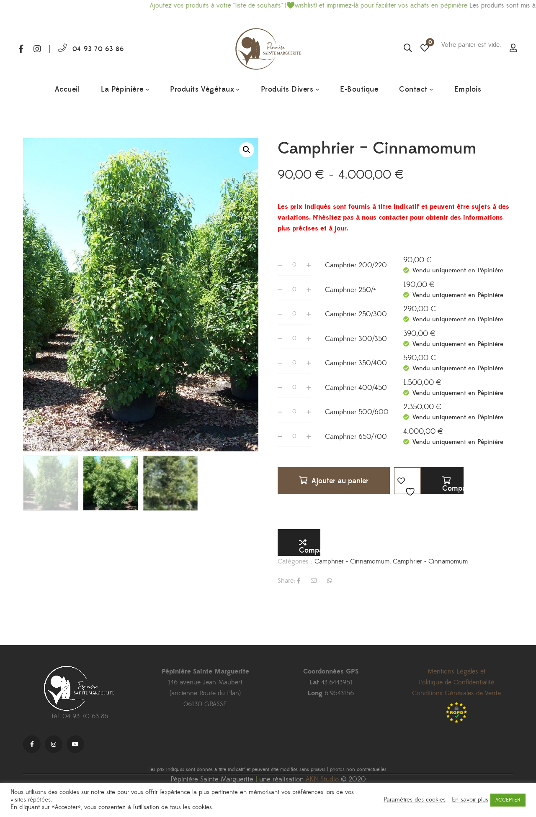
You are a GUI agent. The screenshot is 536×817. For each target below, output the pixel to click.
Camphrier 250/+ (350, 290)
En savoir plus (470, 800)
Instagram (37, 49)
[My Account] (513, 49)
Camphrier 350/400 (356, 363)
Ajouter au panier (340, 481)
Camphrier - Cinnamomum (351, 561)
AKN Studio (322, 779)
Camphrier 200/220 (356, 265)
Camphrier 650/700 (356, 436)
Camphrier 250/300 (356, 314)
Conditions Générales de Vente (456, 693)
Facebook (21, 49)
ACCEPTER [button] (508, 800)
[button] (246, 149)
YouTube (75, 744)
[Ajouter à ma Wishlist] (407, 480)
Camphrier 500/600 (357, 412)
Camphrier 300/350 (356, 338)
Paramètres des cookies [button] (415, 800)
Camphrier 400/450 (356, 387)
